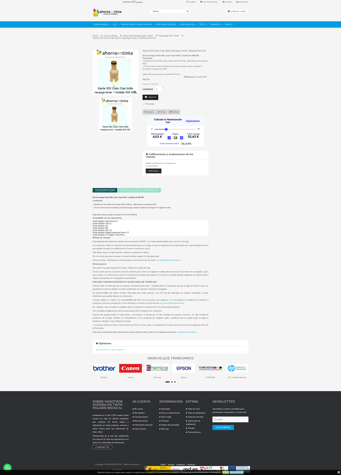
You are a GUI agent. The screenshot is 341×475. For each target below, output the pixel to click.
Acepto (225, 472)
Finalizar (192, 2)
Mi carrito (228, 2)
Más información (236, 472)
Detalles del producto (139, 190)
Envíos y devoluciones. (170, 413)
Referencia (188, 77)
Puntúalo (154, 171)
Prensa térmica (194, 432)
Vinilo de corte (194, 409)
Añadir (152, 97)
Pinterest (175, 112)
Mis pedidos (140, 413)
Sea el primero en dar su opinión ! (110, 350)
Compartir (149, 112)
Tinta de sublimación (196, 413)
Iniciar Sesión (140, 429)
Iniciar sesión (243, 2)
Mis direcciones (141, 421)
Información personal (143, 425)
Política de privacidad (170, 425)
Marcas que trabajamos (171, 358)
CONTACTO (128, 2)
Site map (165, 429)
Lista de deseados (210, 2)
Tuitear (162, 112)
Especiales (165, 409)
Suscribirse (223, 427)
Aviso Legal (166, 417)
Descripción (105, 190)
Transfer (191, 428)
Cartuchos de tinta (195, 417)
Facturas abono (141, 417)
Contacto (102, 447)
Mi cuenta (139, 409)
